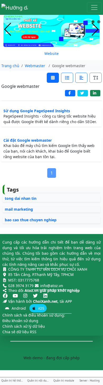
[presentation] (8, 29)
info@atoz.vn (51, 285)
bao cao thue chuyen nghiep (31, 219)
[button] (93, 22)
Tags (13, 189)
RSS (33, 331)
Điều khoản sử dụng (20, 320)
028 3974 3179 (21, 285)
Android (18, 308)
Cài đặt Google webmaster (27, 140)
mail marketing (19, 209)
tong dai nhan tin (20, 198)
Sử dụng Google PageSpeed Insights (36, 110)
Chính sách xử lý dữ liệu (23, 326)
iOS (40, 308)
